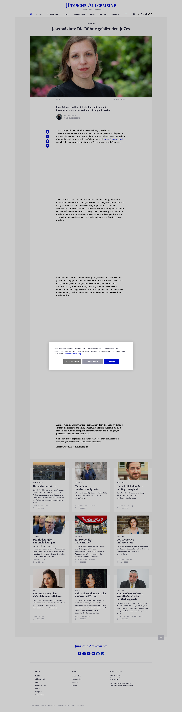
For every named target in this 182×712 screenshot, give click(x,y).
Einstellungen (92, 361)
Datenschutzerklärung (73, 354)
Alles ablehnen (72, 361)
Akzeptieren (111, 361)
